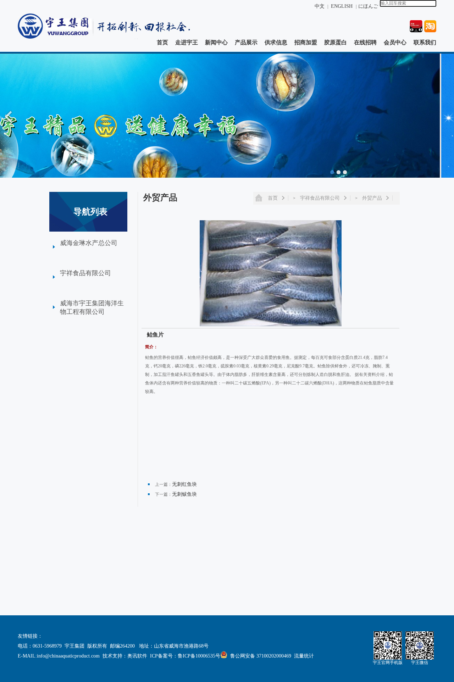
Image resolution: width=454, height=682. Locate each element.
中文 (320, 6)
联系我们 (425, 42)
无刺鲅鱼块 (184, 494)
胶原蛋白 (335, 42)
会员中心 (395, 42)
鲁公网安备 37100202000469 (260, 656)
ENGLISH (342, 6)
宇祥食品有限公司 (320, 198)
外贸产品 (372, 198)
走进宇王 (186, 42)
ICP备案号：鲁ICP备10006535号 (185, 656)
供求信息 (276, 42)
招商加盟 (305, 42)
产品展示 (246, 42)
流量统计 (304, 656)
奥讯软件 (137, 656)
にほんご (368, 6)
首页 (162, 42)
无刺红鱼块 (184, 484)
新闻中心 (216, 42)
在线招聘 (365, 42)
